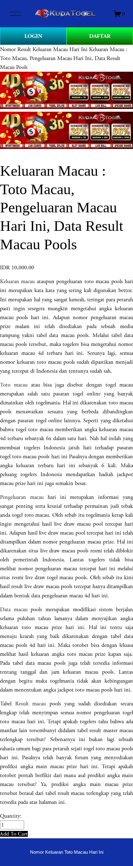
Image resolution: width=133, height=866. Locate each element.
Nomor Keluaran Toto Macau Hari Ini (66, 852)
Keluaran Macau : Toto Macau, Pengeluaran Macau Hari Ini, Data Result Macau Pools (63, 58)
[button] (14, 834)
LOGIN (33, 36)
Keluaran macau (17, 281)
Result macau (30, 703)
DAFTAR (99, 36)
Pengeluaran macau (22, 497)
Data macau (14, 609)
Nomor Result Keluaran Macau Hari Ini (44, 49)
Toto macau (14, 384)
